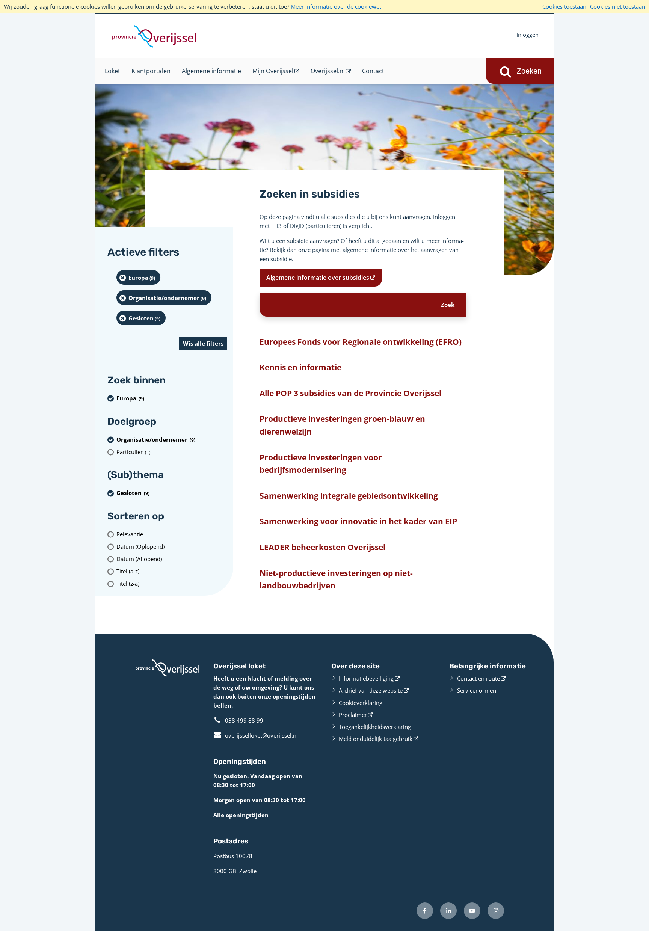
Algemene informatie (211, 71)
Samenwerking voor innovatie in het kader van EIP (358, 521)
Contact (373, 71)
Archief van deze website (371, 690)
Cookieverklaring (360, 702)
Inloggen (527, 34)
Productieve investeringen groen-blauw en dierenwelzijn (342, 425)
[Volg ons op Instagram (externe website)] (496, 910)
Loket (112, 71)
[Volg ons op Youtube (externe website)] (472, 910)
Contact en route (478, 678)
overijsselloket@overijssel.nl (255, 735)
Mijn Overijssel (272, 71)
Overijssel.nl (328, 71)
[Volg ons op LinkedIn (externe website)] (448, 910)
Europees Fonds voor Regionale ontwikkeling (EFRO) (361, 341)
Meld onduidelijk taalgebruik (375, 738)
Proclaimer (353, 714)
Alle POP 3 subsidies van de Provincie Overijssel (350, 393)
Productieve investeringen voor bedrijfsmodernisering (321, 463)
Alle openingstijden (241, 815)
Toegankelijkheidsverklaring (375, 726)
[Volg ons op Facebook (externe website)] (425, 910)
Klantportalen (151, 71)
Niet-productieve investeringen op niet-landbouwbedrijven (336, 579)
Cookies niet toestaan (617, 6)
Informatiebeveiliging (366, 678)
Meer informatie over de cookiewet (336, 6)
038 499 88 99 (244, 720)
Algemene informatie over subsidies (317, 277)
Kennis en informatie (300, 367)
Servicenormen (476, 690)
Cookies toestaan (564, 6)
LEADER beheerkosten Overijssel (322, 547)
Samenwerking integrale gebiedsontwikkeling (349, 495)
